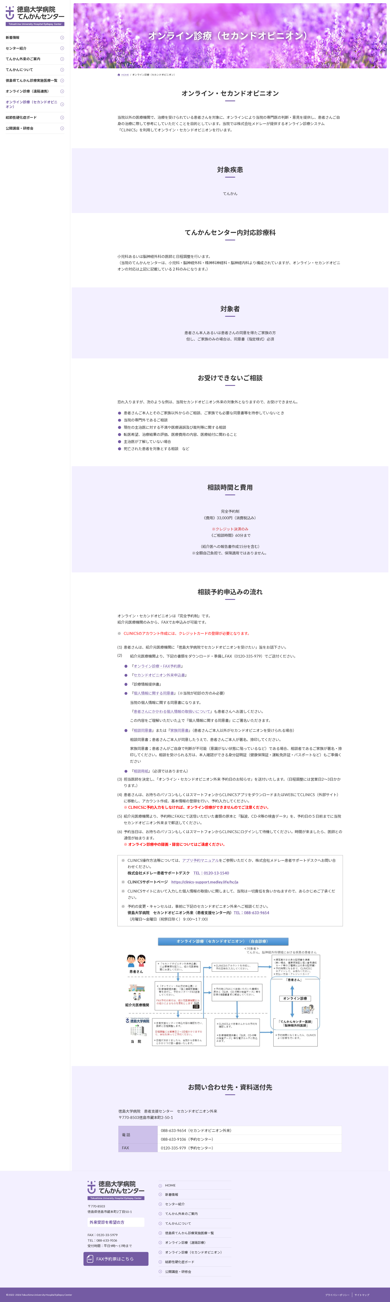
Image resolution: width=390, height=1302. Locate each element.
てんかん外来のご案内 (181, 1214)
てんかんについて (178, 1223)
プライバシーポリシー (337, 1295)
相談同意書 (143, 730)
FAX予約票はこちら (115, 1258)
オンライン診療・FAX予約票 (157, 666)
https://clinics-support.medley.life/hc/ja (204, 882)
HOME (170, 1185)
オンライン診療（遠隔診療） (186, 1242)
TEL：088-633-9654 (251, 912)
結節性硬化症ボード (179, 1262)
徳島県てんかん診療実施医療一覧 (189, 1233)
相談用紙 (141, 771)
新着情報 (171, 1194)
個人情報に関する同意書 (154, 693)
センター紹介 (175, 1204)
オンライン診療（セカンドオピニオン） (194, 1252)
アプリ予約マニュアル (200, 860)
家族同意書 (179, 730)
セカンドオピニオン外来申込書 (159, 675)
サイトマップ (362, 1295)
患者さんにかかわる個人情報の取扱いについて (172, 711)
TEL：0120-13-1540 (211, 873)
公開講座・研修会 (178, 1271)
